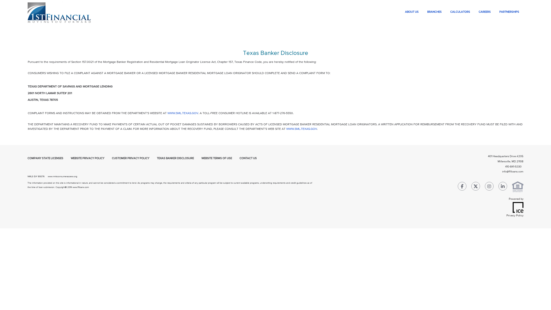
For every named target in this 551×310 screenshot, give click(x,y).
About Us (412, 12)
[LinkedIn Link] (502, 187)
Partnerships (509, 12)
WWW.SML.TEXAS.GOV (182, 113)
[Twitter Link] (475, 187)
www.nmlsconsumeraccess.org (62, 176)
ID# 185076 (39, 176)
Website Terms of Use (216, 158)
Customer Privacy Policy (130, 158)
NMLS (30, 176)
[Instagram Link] (489, 187)
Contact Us (248, 158)
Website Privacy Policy (87, 158)
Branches (434, 12)
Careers (485, 12)
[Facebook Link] (462, 187)
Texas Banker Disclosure (175, 158)
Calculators (460, 12)
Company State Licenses (45, 158)
